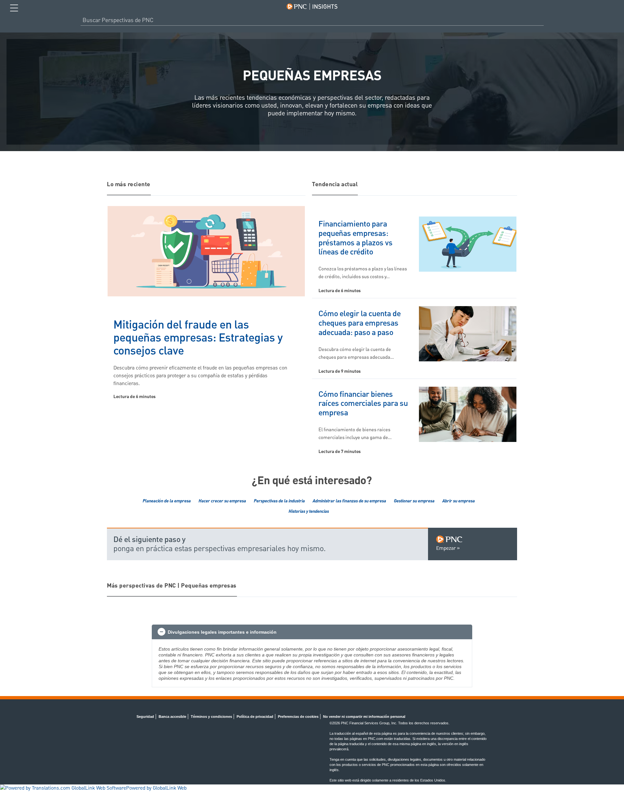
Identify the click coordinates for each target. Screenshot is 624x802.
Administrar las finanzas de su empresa (349, 501)
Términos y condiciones (211, 716)
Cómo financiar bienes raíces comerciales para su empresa (363, 404)
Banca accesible (172, 716)
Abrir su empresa (458, 501)
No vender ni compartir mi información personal (364, 716)
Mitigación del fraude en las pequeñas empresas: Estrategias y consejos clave (198, 338)
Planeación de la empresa (167, 501)
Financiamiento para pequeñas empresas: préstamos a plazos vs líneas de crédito (355, 238)
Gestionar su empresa (414, 501)
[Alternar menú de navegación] (14, 8)
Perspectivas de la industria (279, 501)
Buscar (541, 20)
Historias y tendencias (309, 511)
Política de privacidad (255, 716)
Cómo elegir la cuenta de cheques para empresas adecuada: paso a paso (359, 323)
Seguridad (145, 716)
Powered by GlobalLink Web (156, 788)
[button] (312, 632)
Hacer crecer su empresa (222, 501)
